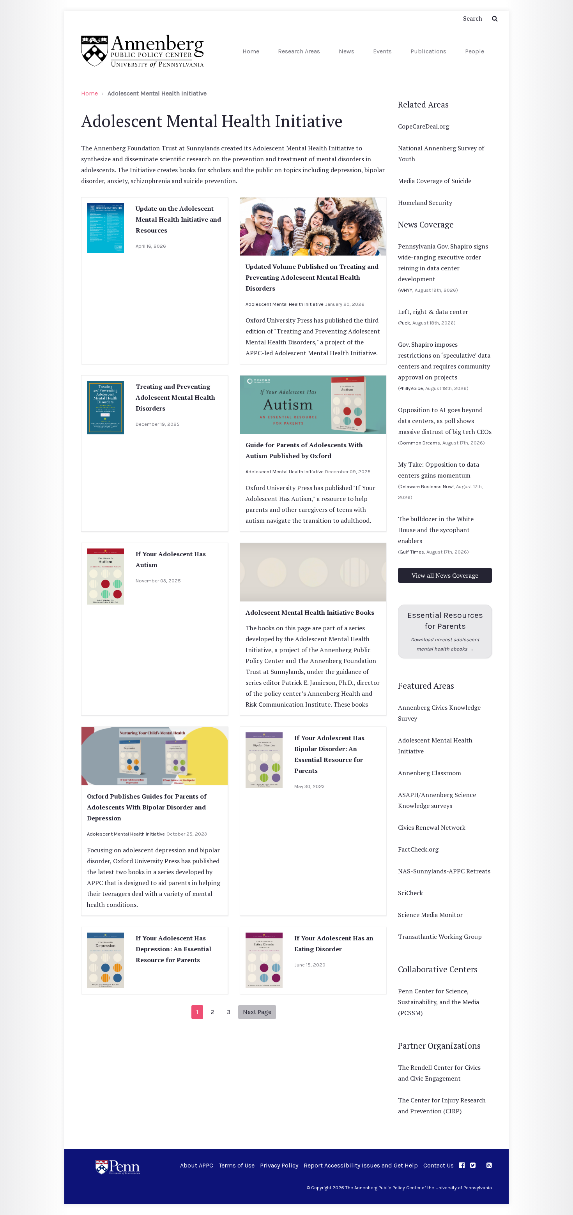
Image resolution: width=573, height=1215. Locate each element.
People (474, 51)
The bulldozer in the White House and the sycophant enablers (436, 530)
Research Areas (299, 51)
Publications (428, 51)
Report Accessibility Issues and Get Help (361, 1165)
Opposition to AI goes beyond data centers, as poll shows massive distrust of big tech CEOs (445, 421)
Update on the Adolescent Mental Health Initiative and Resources (178, 219)
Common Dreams (420, 443)
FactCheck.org (418, 849)
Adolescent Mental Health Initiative (285, 304)
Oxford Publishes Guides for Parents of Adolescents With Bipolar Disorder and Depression (147, 807)
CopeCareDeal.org (423, 126)
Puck (405, 323)
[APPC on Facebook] (462, 1165)
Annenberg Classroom (429, 773)
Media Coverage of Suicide (434, 180)
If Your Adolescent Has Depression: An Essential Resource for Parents (173, 949)
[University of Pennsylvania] (118, 1166)
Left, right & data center (433, 311)
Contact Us (438, 1165)
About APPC (196, 1165)
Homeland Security (425, 202)
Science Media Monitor (430, 914)
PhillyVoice (411, 388)
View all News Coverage (445, 575)
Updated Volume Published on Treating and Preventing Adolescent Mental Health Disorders (312, 277)
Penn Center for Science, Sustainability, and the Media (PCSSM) (438, 1002)
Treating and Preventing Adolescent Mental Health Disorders (175, 397)
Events (382, 51)
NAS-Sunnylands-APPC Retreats (444, 871)
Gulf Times (412, 552)
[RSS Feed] (489, 1165)
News (346, 51)
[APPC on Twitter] (473, 1165)
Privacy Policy (279, 1165)
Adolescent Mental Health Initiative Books (310, 612)
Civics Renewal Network (431, 827)
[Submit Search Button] (495, 18)
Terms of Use (237, 1165)
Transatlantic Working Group (440, 936)
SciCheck (410, 893)
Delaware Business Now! (427, 486)
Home (250, 51)
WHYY (406, 290)
